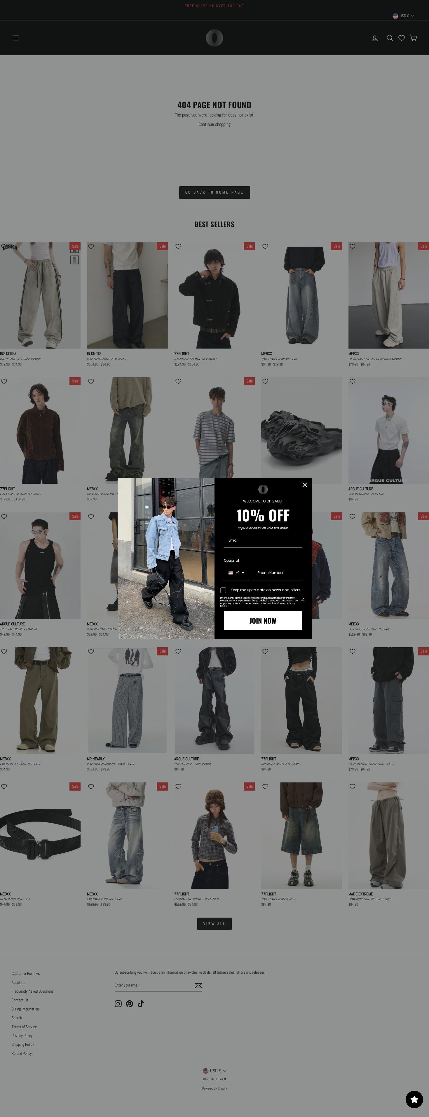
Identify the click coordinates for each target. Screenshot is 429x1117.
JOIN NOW (263, 620)
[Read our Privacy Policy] (302, 599)
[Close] (305, 485)
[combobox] (236, 573)
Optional (231, 560)
